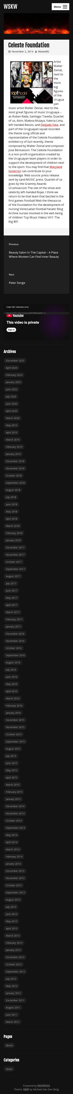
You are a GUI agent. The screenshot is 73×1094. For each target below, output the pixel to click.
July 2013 (11, 907)
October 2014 (14, 820)
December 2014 (15, 806)
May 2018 (11, 511)
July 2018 (11, 497)
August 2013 (13, 899)
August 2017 (13, 576)
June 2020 (11, 403)
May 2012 (11, 986)
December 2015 (15, 720)
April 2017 (11, 605)
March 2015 (12, 784)
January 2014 (13, 863)
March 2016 (12, 698)
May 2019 (11, 425)
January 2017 (13, 626)
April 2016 (11, 691)
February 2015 (14, 792)
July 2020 (11, 396)
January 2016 (13, 712)
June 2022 (11, 389)
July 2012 (11, 978)
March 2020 (12, 418)
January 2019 (13, 454)
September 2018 (15, 482)
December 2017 (15, 547)
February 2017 (14, 619)
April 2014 (11, 842)
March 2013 (12, 935)
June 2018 (11, 504)
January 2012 (13, 993)
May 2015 (11, 770)
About (9, 1045)
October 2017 (14, 561)
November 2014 (15, 813)
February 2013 (14, 942)
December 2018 (15, 461)
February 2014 (14, 856)
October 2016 (14, 648)
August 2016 (13, 662)
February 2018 (14, 533)
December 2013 (15, 871)
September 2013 (15, 892)
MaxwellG (43, 51)
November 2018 (15, 468)
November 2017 (15, 554)
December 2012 (15, 957)
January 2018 (13, 540)
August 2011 (13, 1007)
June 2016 (11, 676)
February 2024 (14, 375)
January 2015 (13, 799)
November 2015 (15, 727)
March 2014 (12, 849)
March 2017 (12, 612)
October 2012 (14, 964)
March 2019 (12, 439)
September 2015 (15, 741)
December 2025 (15, 360)
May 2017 (11, 597)
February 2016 (14, 705)
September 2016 (15, 655)
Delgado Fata (49, 125)
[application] (36, 322)
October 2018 (14, 475)
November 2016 (15, 641)
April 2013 (11, 928)
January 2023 (13, 382)
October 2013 (14, 885)
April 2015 (11, 777)
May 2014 (11, 835)
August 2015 (13, 748)
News (9, 1069)
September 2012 (15, 971)
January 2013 (13, 950)
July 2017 (11, 583)
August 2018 (13, 490)
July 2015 (11, 756)
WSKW (10, 6)
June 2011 (11, 1014)
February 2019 (14, 446)
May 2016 (11, 684)
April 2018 (11, 518)
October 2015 (14, 734)
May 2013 (11, 921)
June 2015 (11, 763)
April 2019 (11, 432)
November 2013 (15, 878)
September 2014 (15, 827)
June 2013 (11, 914)
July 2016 (11, 669)
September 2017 (15, 569)
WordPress (43, 1085)
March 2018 (12, 526)
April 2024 (11, 367)
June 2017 (11, 590)
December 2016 (15, 633)
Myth (26, 1089)
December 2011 (15, 1000)
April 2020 (11, 411)
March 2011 (12, 1022)
